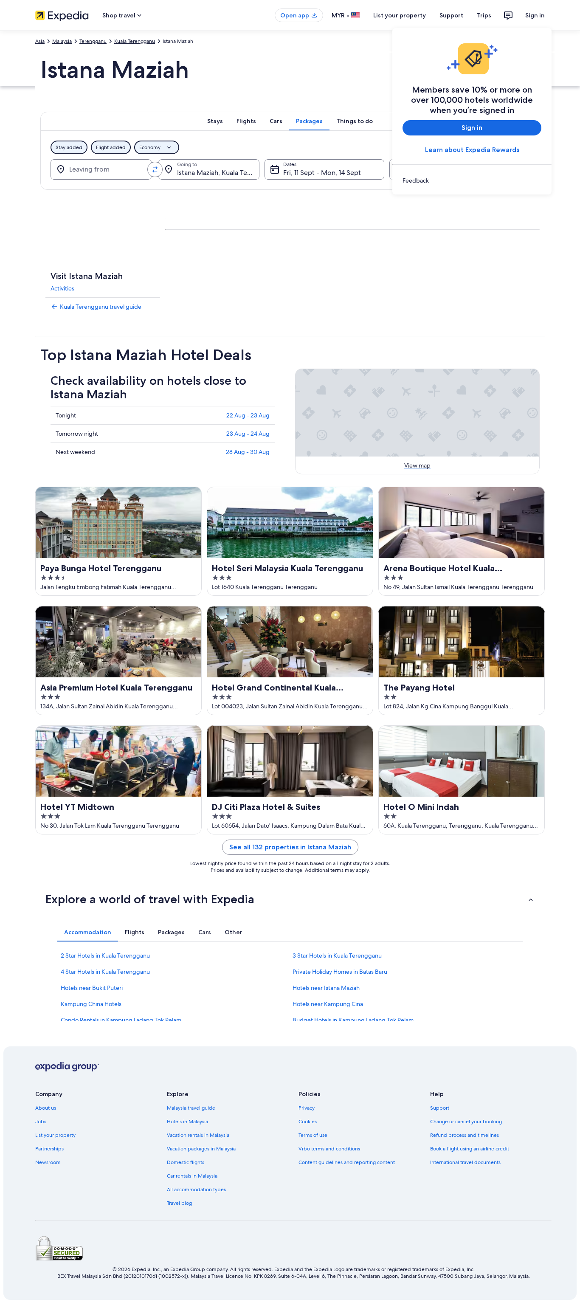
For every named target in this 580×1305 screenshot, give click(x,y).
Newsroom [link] (48, 1162)
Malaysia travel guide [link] (191, 1108)
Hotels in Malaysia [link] (187, 1121)
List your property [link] (55, 1135)
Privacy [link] (306, 1108)
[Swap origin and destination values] (155, 169)
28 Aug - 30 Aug (248, 452)
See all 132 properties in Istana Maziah (290, 847)
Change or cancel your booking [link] (466, 1121)
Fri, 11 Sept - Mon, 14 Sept (322, 172)
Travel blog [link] (179, 1203)
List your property (399, 15)
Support (451, 15)
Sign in (535, 15)
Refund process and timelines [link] (464, 1135)
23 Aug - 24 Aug (248, 433)
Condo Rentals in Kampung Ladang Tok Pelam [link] (121, 1020)
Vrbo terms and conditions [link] (329, 1148)
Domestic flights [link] (185, 1162)
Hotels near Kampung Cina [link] (328, 1004)
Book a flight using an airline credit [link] (469, 1148)
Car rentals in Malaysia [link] (192, 1176)
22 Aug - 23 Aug (248, 415)
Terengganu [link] (93, 41)
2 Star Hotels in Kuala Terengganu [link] (105, 955)
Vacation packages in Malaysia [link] (201, 1148)
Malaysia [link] (62, 41)
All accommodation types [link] (196, 1189)
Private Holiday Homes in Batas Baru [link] (340, 971)
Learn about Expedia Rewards (472, 150)
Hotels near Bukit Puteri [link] (92, 988)
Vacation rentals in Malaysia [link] (198, 1135)
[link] (472, 180)
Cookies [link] (307, 1121)
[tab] (215, 121)
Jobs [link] (40, 1121)
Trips (484, 15)
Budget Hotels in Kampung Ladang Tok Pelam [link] (353, 1020)
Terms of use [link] (312, 1135)
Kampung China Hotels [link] (91, 1004)
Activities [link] (62, 288)
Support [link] (439, 1108)
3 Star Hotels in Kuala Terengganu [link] (337, 955)
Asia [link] (40, 41)
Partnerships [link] (49, 1148)
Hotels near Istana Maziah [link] (326, 988)
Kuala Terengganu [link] (134, 41)
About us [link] (45, 1108)
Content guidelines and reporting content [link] (346, 1162)
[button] (290, 899)
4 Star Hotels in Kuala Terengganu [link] (105, 971)
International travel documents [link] (465, 1162)
